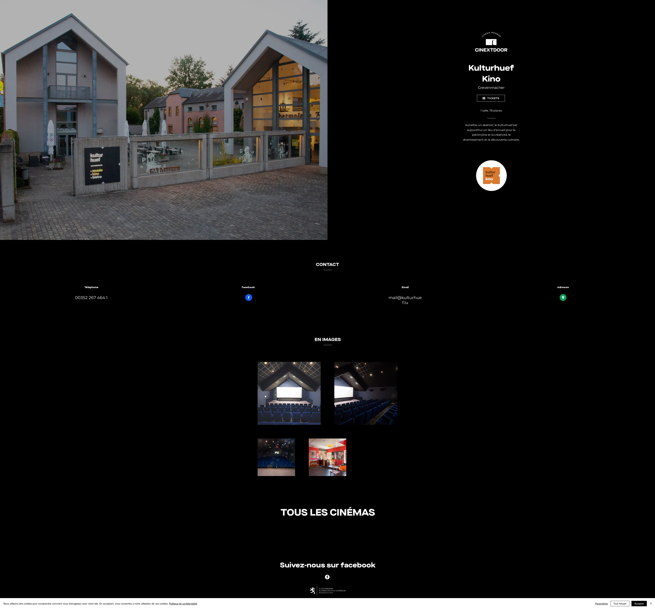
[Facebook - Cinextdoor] (327, 577)
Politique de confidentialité (183, 603)
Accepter (639, 603)
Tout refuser (620, 603)
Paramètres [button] (601, 603)
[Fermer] (651, 603)
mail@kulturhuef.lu (405, 300)
